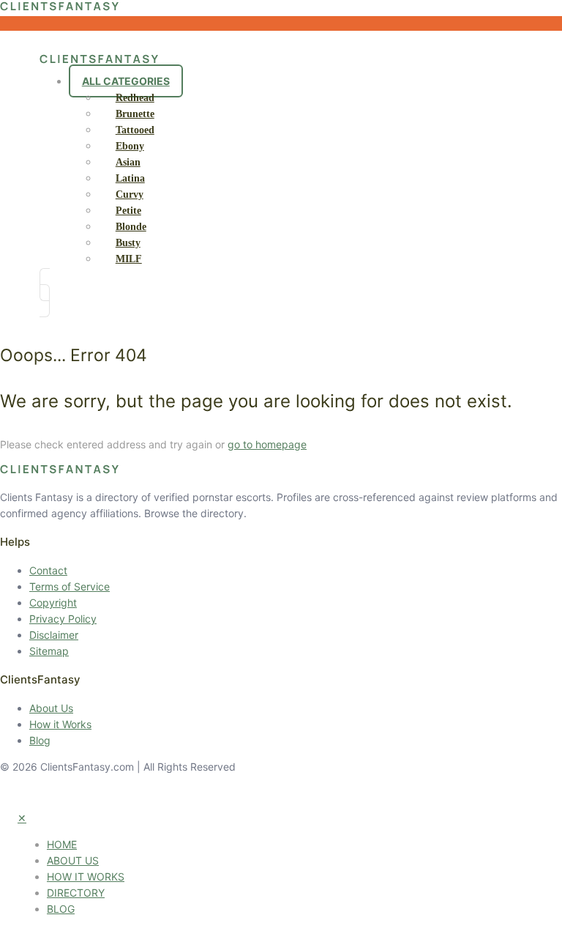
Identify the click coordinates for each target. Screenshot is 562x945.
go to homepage (267, 444)
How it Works (60, 724)
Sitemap (49, 651)
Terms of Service (69, 586)
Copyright (53, 602)
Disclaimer (53, 635)
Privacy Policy (63, 618)
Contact (48, 570)
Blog (39, 740)
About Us (51, 708)
